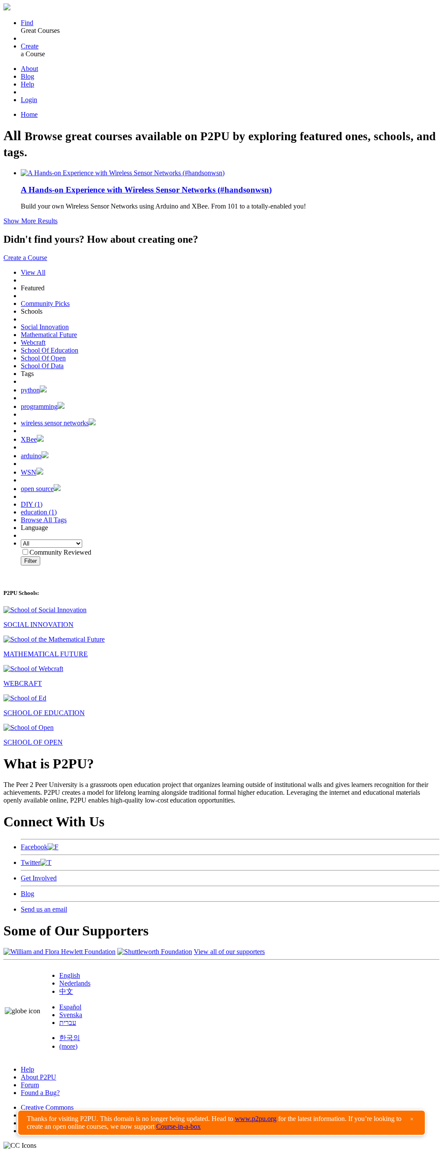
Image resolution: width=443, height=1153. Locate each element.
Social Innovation (45, 327)
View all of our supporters (229, 951)
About (29, 68)
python (30, 390)
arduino (31, 455)
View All (33, 272)
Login (29, 99)
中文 (66, 991)
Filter (30, 561)
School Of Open (43, 358)
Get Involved (39, 878)
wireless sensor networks (55, 423)
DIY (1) (31, 504)
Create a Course (25, 257)
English (69, 975)
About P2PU (38, 1077)
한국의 (69, 1037)
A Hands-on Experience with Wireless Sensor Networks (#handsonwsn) (146, 189)
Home (29, 114)
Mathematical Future (49, 334)
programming (39, 406)
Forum (30, 1085)
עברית (67, 1022)
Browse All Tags (44, 520)
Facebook (34, 847)
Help (27, 84)
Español (70, 1007)
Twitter (30, 862)
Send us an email (44, 909)
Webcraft (33, 342)
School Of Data (42, 365)
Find (27, 22)
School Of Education (49, 350)
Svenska (70, 1014)
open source (37, 488)
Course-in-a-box (178, 1126)
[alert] (221, 1123)
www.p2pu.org (255, 1118)
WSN (28, 472)
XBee (29, 439)
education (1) (39, 512)
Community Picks (45, 303)
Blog (27, 76)
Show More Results (30, 221)
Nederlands (74, 983)
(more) (68, 1046)
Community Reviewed (60, 552)
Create (30, 46)
